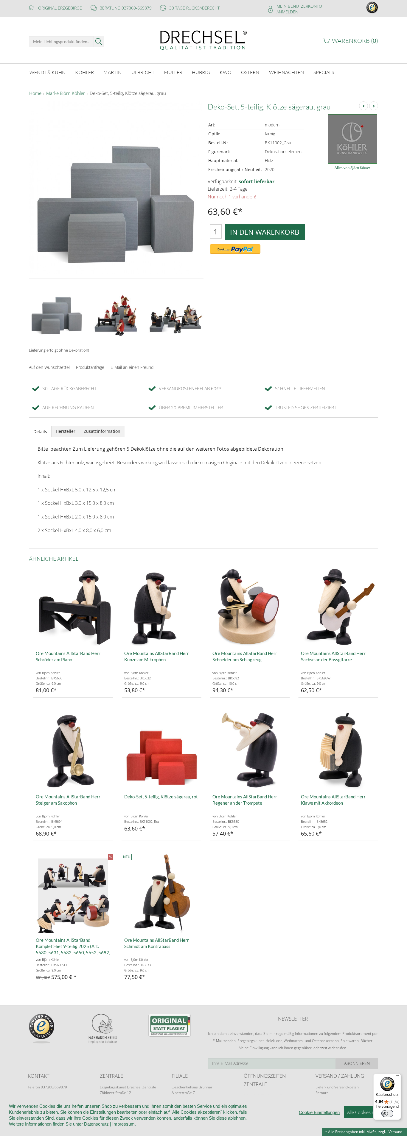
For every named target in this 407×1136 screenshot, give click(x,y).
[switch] (387, 1113)
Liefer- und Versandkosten (337, 1087)
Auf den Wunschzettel (49, 367)
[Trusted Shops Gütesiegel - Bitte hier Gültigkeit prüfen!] (372, 7)
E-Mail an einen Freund (132, 367)
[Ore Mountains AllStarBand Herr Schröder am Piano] (73, 606)
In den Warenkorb (264, 232)
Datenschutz (96, 1123)
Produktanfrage (90, 367)
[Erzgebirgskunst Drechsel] (203, 39)
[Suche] (99, 41)
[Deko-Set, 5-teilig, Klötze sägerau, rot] (161, 750)
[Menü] (397, 1077)
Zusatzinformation (102, 431)
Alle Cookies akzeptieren (371, 1112)
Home (35, 93)
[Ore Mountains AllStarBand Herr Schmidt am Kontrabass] (161, 893)
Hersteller (65, 431)
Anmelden (287, 12)
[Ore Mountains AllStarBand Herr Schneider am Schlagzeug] (250, 606)
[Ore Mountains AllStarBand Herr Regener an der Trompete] (250, 750)
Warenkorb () (355, 40)
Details (40, 431)
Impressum (123, 1123)
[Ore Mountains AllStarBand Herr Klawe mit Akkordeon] (338, 750)
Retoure (322, 1092)
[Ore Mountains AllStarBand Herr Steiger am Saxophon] (73, 750)
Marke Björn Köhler (65, 93)
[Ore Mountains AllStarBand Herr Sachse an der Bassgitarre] (338, 606)
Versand (395, 1131)
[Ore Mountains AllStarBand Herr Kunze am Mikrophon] (161, 606)
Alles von (352, 167)
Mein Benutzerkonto (299, 6)
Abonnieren (357, 1063)
